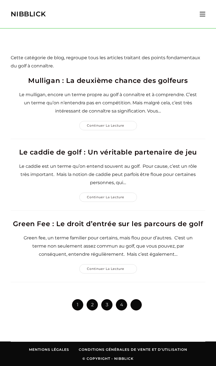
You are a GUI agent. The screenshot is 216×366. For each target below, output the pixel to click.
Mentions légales (49, 349)
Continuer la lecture (112, 126)
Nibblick (28, 14)
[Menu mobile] (200, 14)
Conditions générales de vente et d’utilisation (133, 349)
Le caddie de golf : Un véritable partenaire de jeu (108, 152)
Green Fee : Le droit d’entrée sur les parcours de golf (108, 224)
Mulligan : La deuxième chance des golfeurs (108, 80)
